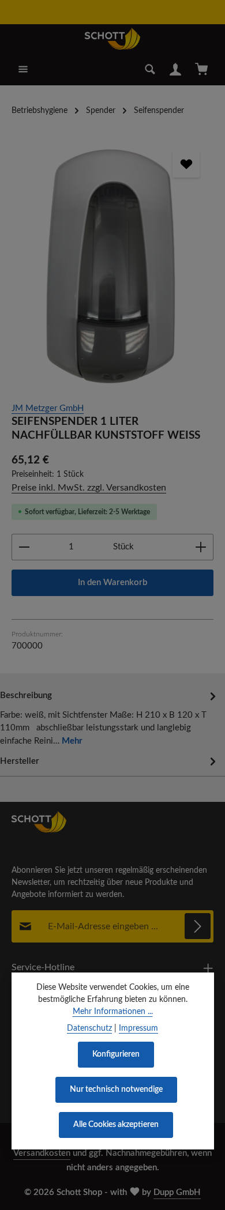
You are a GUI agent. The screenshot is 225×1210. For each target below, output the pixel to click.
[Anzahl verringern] (24, 547)
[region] (112, 264)
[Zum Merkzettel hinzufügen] (185, 164)
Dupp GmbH (177, 1192)
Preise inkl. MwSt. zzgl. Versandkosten (89, 487)
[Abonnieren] (198, 926)
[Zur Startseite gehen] (112, 39)
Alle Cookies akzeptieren (116, 1125)
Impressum (138, 1028)
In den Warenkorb (112, 582)
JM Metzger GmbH (48, 408)
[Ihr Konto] (175, 69)
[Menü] (23, 69)
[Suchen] (150, 69)
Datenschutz (89, 1028)
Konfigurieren (116, 1054)
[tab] (109, 718)
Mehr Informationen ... (113, 1012)
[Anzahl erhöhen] (201, 547)
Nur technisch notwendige (116, 1089)
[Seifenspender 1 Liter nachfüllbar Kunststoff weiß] (112, 264)
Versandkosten (41, 1153)
